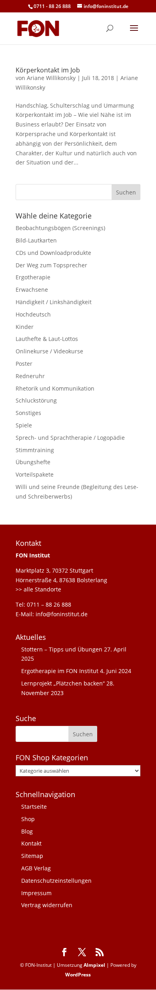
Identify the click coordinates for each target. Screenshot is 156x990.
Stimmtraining (35, 450)
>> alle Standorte (38, 589)
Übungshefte (33, 462)
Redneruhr (30, 376)
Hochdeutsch (33, 314)
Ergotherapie (33, 277)
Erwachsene (32, 289)
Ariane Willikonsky (51, 78)
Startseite (34, 806)
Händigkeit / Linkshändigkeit (54, 302)
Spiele (24, 425)
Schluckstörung (36, 400)
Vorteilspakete (35, 474)
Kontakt (31, 843)
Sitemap (32, 856)
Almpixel (94, 965)
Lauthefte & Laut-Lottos (47, 339)
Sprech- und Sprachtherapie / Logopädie (70, 437)
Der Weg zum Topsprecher (51, 265)
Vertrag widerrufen (46, 905)
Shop (28, 819)
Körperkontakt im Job (48, 70)
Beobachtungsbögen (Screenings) (60, 228)
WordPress (78, 974)
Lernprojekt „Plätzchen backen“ (63, 683)
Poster (24, 363)
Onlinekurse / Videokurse (49, 351)
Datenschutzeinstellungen (56, 880)
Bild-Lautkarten (36, 240)
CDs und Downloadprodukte (53, 253)
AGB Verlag (36, 868)
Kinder (25, 327)
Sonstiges (28, 413)
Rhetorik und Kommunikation (55, 388)
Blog (27, 831)
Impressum (36, 893)
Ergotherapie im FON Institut (59, 671)
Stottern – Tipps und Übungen (61, 649)
